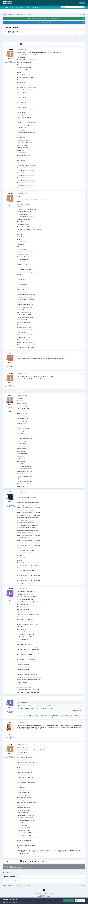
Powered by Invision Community (44, 896)
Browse (6, 7)
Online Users (16, 10)
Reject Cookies (79, 900)
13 (30, 43)
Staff (10, 10)
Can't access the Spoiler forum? (44, 22)
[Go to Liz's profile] (10, 727)
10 (23, 43)
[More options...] (82, 49)
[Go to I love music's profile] (10, 703)
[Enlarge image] (79, 717)
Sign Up (81, 2)
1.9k (11, 734)
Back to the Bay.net (20, 7)
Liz (10, 722)
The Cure (10, 49)
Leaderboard (35, 7)
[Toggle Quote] (19, 702)
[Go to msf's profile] (10, 358)
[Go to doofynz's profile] (10, 593)
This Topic (78, 7)
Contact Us (46, 893)
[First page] (5, 44)
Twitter (28, 7)
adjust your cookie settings (45, 900)
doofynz (10, 588)
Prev (8, 43)
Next (36, 43)
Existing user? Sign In (71, 2)
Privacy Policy (39, 893)
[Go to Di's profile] (10, 497)
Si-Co (10, 395)
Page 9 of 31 (44, 43)
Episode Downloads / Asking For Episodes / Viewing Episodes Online (44, 18)
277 (11, 61)
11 (25, 43)
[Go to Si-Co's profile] (10, 400)
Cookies (52, 893)
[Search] (83, 7)
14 (32, 43)
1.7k (11, 407)
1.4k (11, 709)
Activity (11, 7)
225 (11, 365)
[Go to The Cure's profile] (10, 54)
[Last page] (39, 44)
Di (10, 492)
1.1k (11, 504)
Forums (5, 10)
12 (27, 43)
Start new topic (80, 37)
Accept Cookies (69, 900)
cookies (12, 900)
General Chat (19, 32)
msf (10, 353)
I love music (10, 698)
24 (11, 600)
